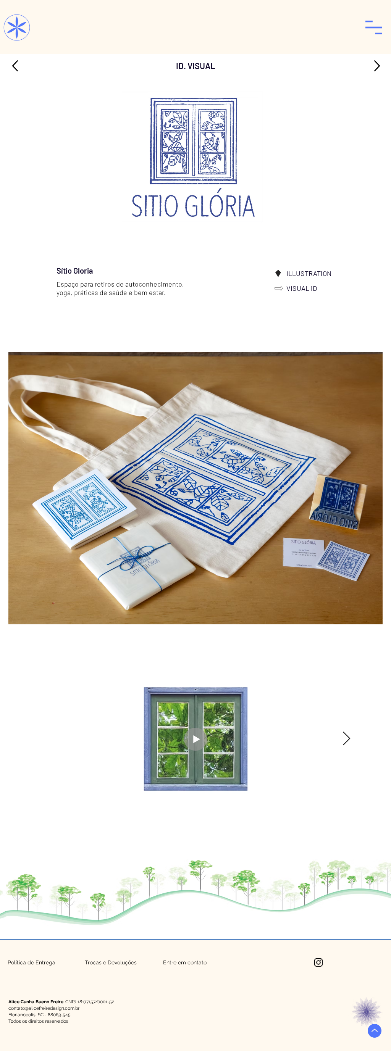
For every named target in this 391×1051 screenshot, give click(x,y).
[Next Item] (346, 739)
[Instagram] (318, 962)
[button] (373, 27)
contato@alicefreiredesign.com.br (43, 1008)
